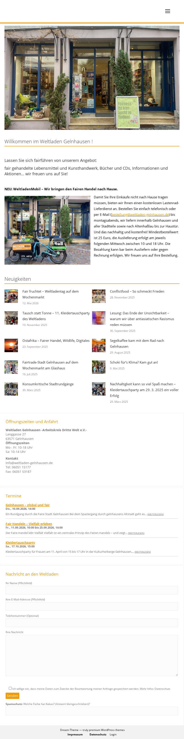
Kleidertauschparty (20, 542)
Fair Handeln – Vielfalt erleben (29, 524)
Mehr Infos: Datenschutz (155, 689)
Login (113, 734)
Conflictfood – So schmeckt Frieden (137, 291)
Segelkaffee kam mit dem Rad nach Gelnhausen (137, 343)
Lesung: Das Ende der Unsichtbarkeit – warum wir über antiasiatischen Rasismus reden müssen (142, 319)
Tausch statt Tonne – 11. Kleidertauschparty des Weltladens (56, 316)
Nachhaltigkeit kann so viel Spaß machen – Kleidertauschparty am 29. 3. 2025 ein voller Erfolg (144, 390)
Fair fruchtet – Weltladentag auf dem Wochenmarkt (50, 294)
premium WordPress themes (107, 730)
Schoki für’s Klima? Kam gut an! (134, 362)
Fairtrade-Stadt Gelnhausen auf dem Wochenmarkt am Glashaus (50, 365)
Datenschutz (98, 734)
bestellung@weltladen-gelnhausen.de (140, 214)
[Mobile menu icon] (167, 11)
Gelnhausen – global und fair (28, 505)
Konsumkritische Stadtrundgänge (48, 384)
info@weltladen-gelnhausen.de (29, 463)
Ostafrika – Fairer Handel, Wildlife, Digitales (56, 340)
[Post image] (11, 296)
